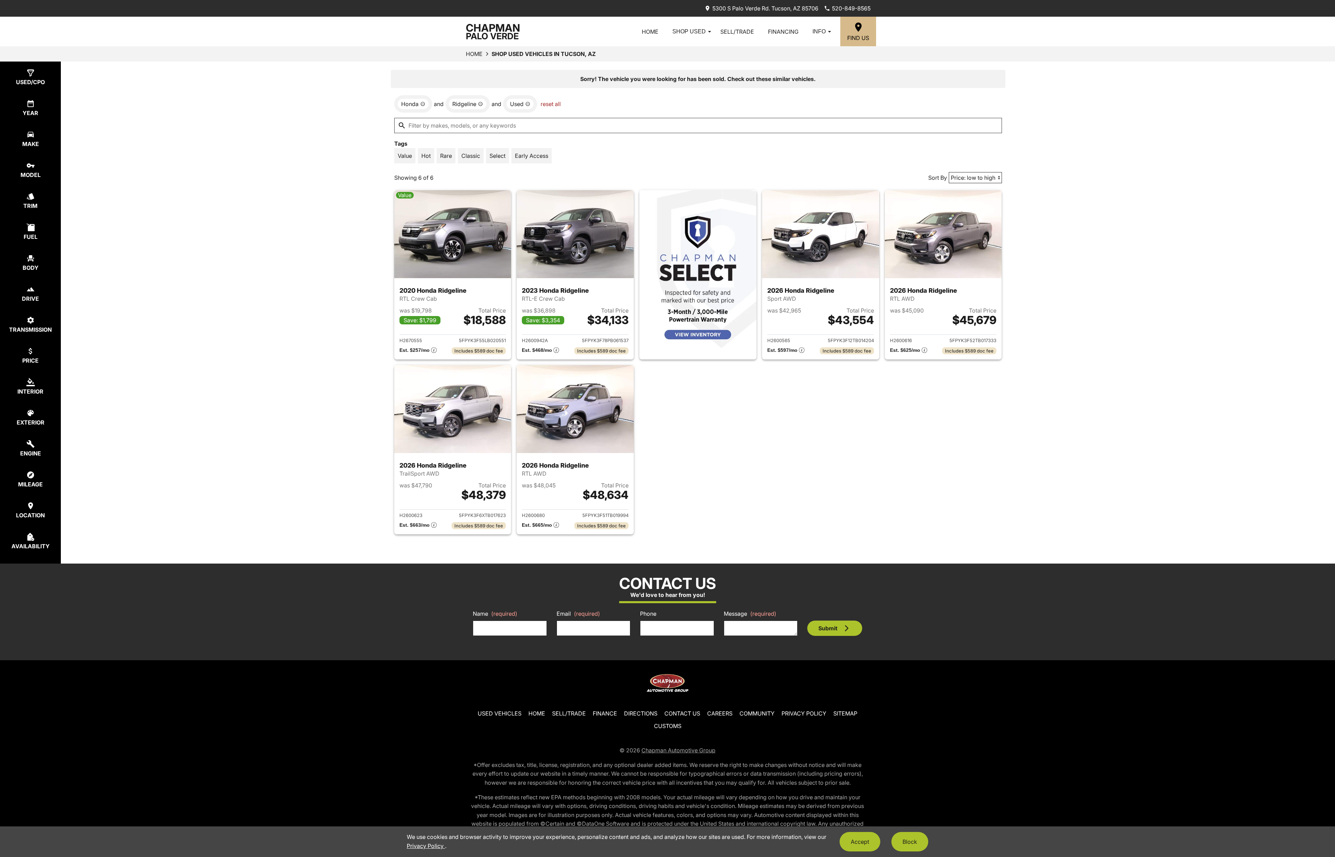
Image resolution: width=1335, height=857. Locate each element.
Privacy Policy (804, 713)
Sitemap (845, 713)
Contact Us (682, 713)
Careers (720, 713)
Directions (640, 713)
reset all (551, 103)
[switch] (404, 155)
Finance (605, 713)
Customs (667, 725)
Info (819, 31)
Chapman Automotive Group (678, 750)
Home (650, 31)
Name (495, 613)
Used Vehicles (499, 713)
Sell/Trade (737, 31)
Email (578, 613)
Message (750, 613)
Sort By (937, 177)
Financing (783, 31)
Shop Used (689, 31)
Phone (648, 613)
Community (757, 713)
